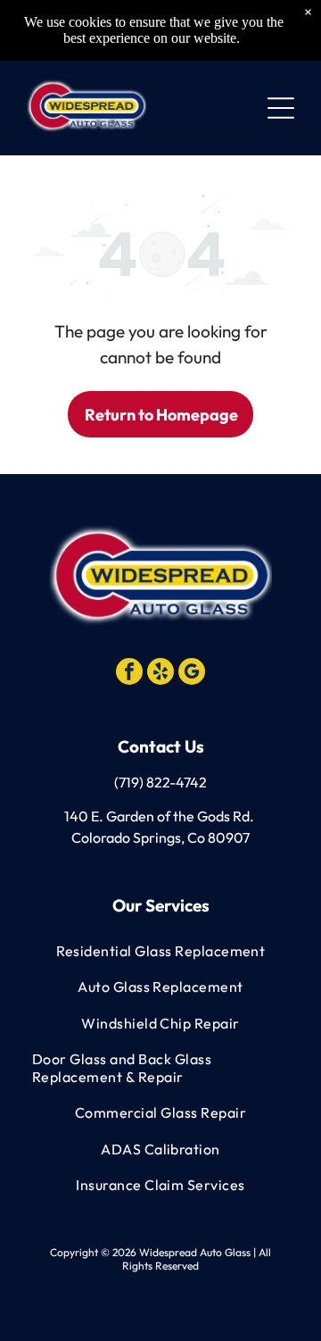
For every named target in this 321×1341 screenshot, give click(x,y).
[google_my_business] (191, 673)
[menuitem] (160, 951)
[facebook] (129, 673)
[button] (281, 108)
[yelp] (160, 673)
